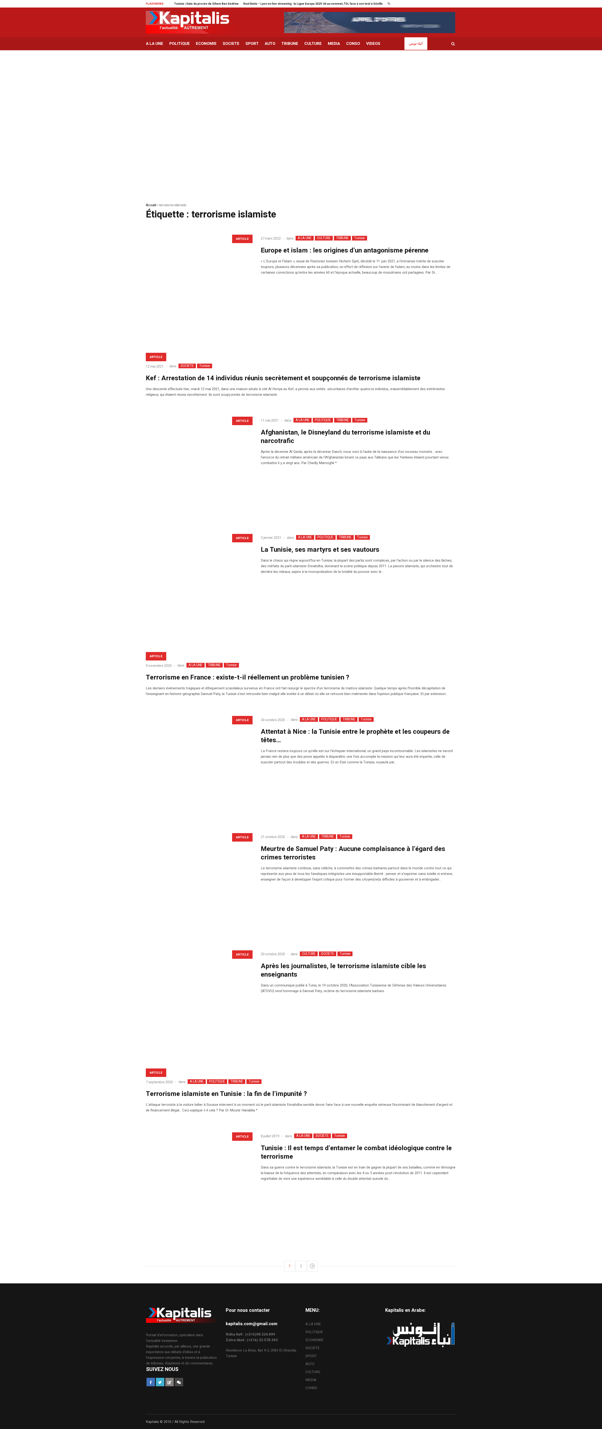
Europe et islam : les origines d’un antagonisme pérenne (344, 250)
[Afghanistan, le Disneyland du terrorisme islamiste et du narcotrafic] (198, 466)
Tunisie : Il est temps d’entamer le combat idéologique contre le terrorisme (356, 1152)
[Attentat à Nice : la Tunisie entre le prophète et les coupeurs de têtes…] (198, 766)
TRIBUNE (342, 238)
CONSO (311, 1387)
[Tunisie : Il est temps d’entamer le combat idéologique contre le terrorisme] (198, 1182)
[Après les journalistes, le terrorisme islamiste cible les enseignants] (198, 1000)
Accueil (151, 205)
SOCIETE (187, 366)
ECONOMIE (314, 1340)
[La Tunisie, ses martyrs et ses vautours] (198, 584)
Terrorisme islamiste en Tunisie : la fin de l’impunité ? (226, 1094)
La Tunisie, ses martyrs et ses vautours (320, 550)
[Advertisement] (301, 85)
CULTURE (324, 238)
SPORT (311, 1356)
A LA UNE (305, 238)
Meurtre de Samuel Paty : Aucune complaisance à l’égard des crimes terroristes (353, 853)
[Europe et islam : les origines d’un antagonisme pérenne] (198, 284)
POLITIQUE (323, 420)
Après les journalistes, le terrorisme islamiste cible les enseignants (343, 970)
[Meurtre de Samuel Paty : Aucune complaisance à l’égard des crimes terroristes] (198, 883)
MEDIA (310, 1379)
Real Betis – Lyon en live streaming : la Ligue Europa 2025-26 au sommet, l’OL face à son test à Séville (276, 4)
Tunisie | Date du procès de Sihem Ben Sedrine (170, 4)
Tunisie (359, 238)
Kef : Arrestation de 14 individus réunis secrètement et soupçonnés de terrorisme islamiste (283, 378)
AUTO (309, 1364)
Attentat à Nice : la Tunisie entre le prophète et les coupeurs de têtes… (355, 736)
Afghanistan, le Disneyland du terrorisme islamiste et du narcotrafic (345, 437)
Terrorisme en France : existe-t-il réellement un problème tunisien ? (247, 677)
